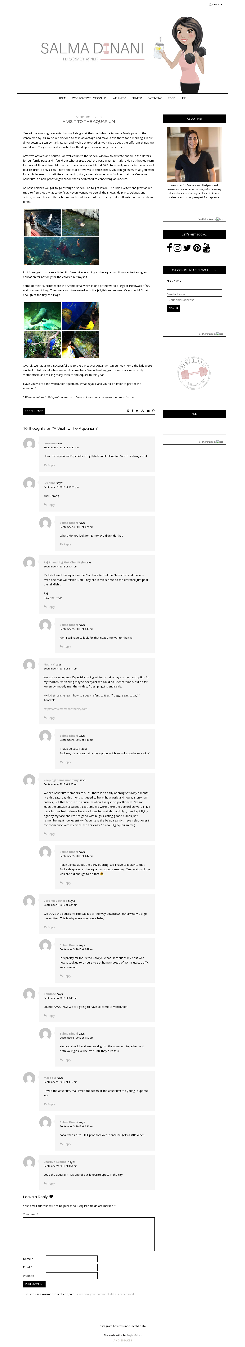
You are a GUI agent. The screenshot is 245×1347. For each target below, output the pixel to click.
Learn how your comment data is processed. (105, 1294)
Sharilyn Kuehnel (55, 1162)
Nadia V (49, 664)
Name (28, 1259)
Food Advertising (205, 219)
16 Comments (34, 411)
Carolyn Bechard (55, 900)
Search (217, 4)
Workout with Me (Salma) (89, 98)
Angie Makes (134, 1335)
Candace (50, 994)
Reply (51, 465)
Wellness (119, 98)
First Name (174, 280)
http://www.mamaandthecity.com (65, 709)
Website (28, 1276)
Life (183, 98)
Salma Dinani (69, 523)
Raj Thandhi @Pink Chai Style (64, 562)
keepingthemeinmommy (61, 780)
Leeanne (50, 443)
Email (27, 1267)
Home (62, 98)
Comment (30, 1214)
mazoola (50, 1078)
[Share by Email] (148, 410)
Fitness (137, 98)
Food (171, 98)
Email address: (176, 294)
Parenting (155, 98)
